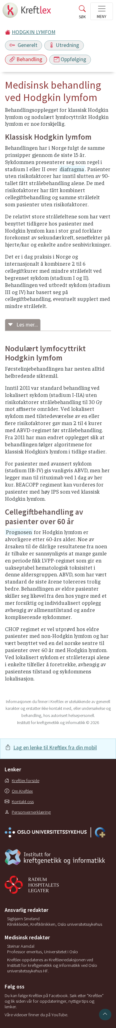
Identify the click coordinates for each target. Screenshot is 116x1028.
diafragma (72, 169)
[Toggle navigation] (101, 11)
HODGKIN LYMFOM (33, 32)
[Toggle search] (82, 13)
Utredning (67, 45)
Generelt (26, 45)
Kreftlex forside (25, 780)
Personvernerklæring (31, 812)
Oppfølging (73, 59)
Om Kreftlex (22, 791)
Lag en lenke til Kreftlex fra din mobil (55, 747)
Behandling (29, 59)
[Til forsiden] (27, 12)
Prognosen (19, 532)
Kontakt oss (23, 801)
